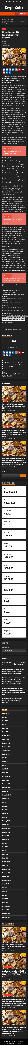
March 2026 (5, 732)
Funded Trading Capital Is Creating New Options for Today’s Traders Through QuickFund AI (12, 701)
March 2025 (5, 773)
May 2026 (4, 724)
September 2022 (6, 880)
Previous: (13, 365)
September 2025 (6, 750)
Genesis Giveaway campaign (10, 188)
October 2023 (5, 836)
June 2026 (5, 721)
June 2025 (5, 761)
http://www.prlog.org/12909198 (11, 307)
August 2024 (5, 799)
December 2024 (6, 784)
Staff (5, 41)
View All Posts (14, 347)
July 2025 (4, 758)
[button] (2, 13)
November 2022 (6, 873)
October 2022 (5, 876)
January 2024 (5, 824)
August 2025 (5, 754)
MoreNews (10, 1043)
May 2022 (4, 895)
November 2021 (6, 917)
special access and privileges (13, 177)
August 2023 (5, 839)
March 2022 (5, 902)
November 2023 (6, 832)
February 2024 (6, 821)
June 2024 (5, 806)
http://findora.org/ (19, 271)
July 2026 (4, 717)
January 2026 (5, 739)
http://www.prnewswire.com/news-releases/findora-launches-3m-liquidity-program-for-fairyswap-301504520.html (15, 317)
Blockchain (6, 426)
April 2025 (5, 769)
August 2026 (5, 713)
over (19, 192)
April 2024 (5, 813)
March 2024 (5, 817)
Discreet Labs (19, 201)
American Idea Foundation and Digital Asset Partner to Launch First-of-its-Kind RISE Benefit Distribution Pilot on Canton (14, 433)
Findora (17, 203)
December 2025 (6, 743)
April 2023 (5, 854)
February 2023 (6, 862)
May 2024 (4, 810)
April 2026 (5, 728)
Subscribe (23, 13)
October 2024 (5, 791)
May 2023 (4, 850)
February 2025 (6, 776)
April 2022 (5, 899)
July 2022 (4, 888)
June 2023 (5, 847)
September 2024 (6, 795)
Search (4, 471)
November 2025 (6, 747)
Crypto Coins (14, 7)
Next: (13, 374)
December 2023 (6, 828)
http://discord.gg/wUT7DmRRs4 (11, 302)
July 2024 (4, 802)
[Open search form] (13, 13)
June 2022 (5, 891)
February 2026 (6, 736)
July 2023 (4, 843)
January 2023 (5, 865)
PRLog (21, 310)
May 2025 (4, 765)
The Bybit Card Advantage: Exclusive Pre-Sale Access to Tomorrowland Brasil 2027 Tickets (13, 406)
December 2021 (6, 914)
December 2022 (6, 869)
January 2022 (5, 910)
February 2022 (6, 906)
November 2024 (6, 787)
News (4, 29)
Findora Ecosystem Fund (14, 101)
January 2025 (5, 780)
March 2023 (5, 858)
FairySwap (18, 93)
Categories (5, 647)
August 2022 (5, 884)
